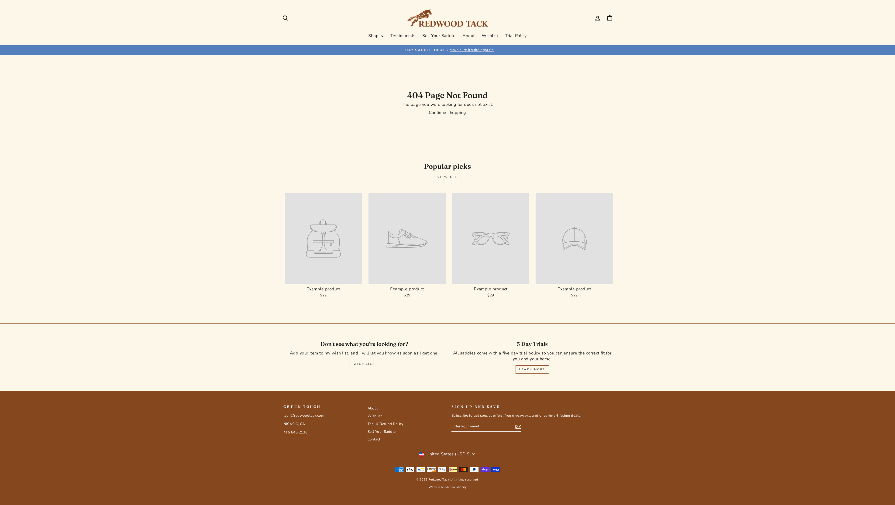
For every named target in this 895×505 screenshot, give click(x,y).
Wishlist (490, 35)
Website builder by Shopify (448, 487)
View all (447, 177)
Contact (374, 439)
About (468, 35)
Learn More (532, 369)
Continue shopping (447, 112)
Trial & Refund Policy (386, 424)
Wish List (364, 364)
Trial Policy (516, 35)
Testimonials (402, 35)
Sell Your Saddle (438, 35)
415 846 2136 (295, 432)
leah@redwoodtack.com (303, 415)
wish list (340, 353)
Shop (374, 35)
